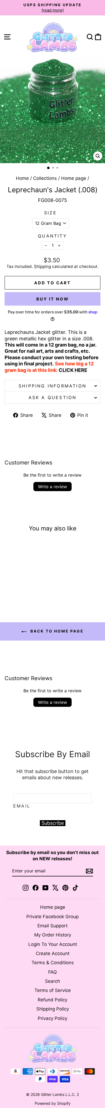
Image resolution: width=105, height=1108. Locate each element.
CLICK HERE (73, 370)
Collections (45, 178)
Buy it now (52, 299)
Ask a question (53, 397)
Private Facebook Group (52, 916)
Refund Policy (52, 999)
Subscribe (52, 823)
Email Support (52, 925)
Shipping (42, 266)
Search (52, 981)
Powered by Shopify (53, 1103)
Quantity (52, 236)
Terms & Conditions (53, 962)
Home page (73, 178)
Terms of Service (52, 990)
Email (21, 806)
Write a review (52, 486)
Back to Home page (56, 631)
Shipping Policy (52, 1009)
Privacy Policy (52, 1018)
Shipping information (52, 386)
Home (22, 178)
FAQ (52, 972)
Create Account (52, 953)
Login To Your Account (52, 944)
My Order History (52, 935)
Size (50, 212)
